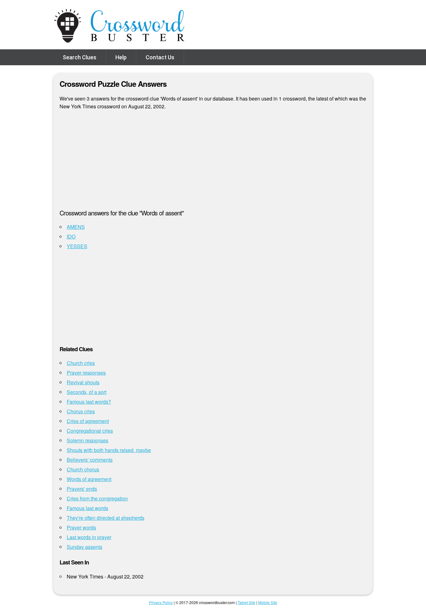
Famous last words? (89, 401)
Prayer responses (86, 372)
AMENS (76, 226)
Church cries (81, 362)
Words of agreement (89, 479)
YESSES (77, 246)
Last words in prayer (89, 537)
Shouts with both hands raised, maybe (109, 450)
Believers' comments (90, 459)
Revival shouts (83, 382)
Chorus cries (81, 411)
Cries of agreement (88, 421)
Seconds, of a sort (86, 392)
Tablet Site (246, 602)
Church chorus (83, 469)
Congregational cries (90, 430)
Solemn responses (87, 440)
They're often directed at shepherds (105, 517)
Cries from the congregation (97, 498)
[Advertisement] (213, 162)
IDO (71, 236)
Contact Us (160, 57)
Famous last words (87, 508)
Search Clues (79, 57)
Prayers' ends (82, 488)
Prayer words (81, 527)
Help (121, 57)
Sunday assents (84, 546)
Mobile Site (267, 602)
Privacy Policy (161, 602)
